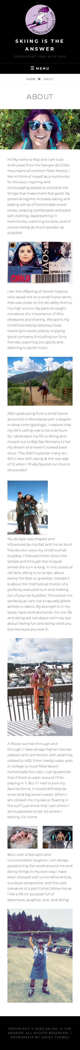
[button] (22, 837)
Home (31, 79)
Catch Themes (56, 1037)
